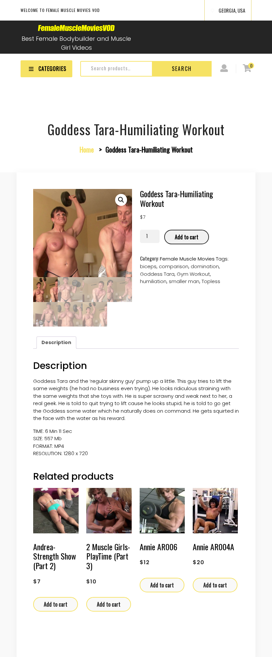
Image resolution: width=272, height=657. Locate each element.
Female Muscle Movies (187, 258)
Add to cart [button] (55, 604)
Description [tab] (56, 342)
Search (182, 69)
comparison (173, 266)
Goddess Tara (157, 273)
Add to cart (186, 237)
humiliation (153, 281)
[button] (121, 200)
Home (87, 149)
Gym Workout (193, 273)
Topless (211, 281)
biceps (148, 266)
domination (205, 266)
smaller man (184, 281)
